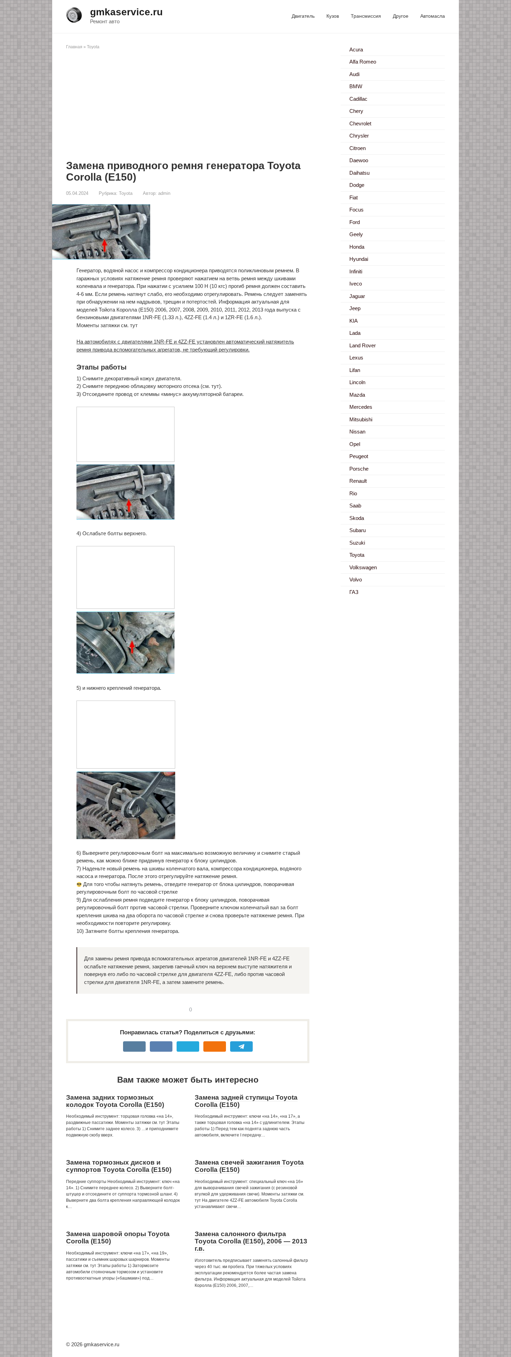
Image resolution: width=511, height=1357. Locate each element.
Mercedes (360, 407)
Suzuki (357, 543)
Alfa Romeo (362, 62)
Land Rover (362, 345)
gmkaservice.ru (126, 12)
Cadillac (358, 99)
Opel (354, 444)
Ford (354, 222)
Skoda (356, 518)
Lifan (354, 370)
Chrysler (359, 136)
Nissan (357, 432)
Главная (74, 46)
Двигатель (303, 16)
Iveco (355, 284)
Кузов (332, 16)
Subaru (357, 530)
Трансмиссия (366, 16)
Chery (356, 111)
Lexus (356, 358)
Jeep (354, 308)
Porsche (358, 469)
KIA (353, 321)
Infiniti (355, 271)
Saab (355, 505)
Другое (400, 16)
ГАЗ (353, 592)
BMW (355, 86)
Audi (354, 74)
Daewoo (358, 160)
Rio (353, 493)
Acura (356, 49)
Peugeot (358, 456)
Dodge (356, 185)
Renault (358, 481)
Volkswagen (363, 567)
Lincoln (357, 382)
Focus (356, 210)
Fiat (353, 197)
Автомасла (432, 16)
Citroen (357, 148)
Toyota (93, 46)
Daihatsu (359, 173)
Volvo (355, 579)
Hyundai (358, 259)
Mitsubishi (360, 419)
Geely (356, 234)
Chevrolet (360, 123)
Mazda (357, 395)
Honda (356, 247)
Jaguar (357, 296)
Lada (354, 333)
